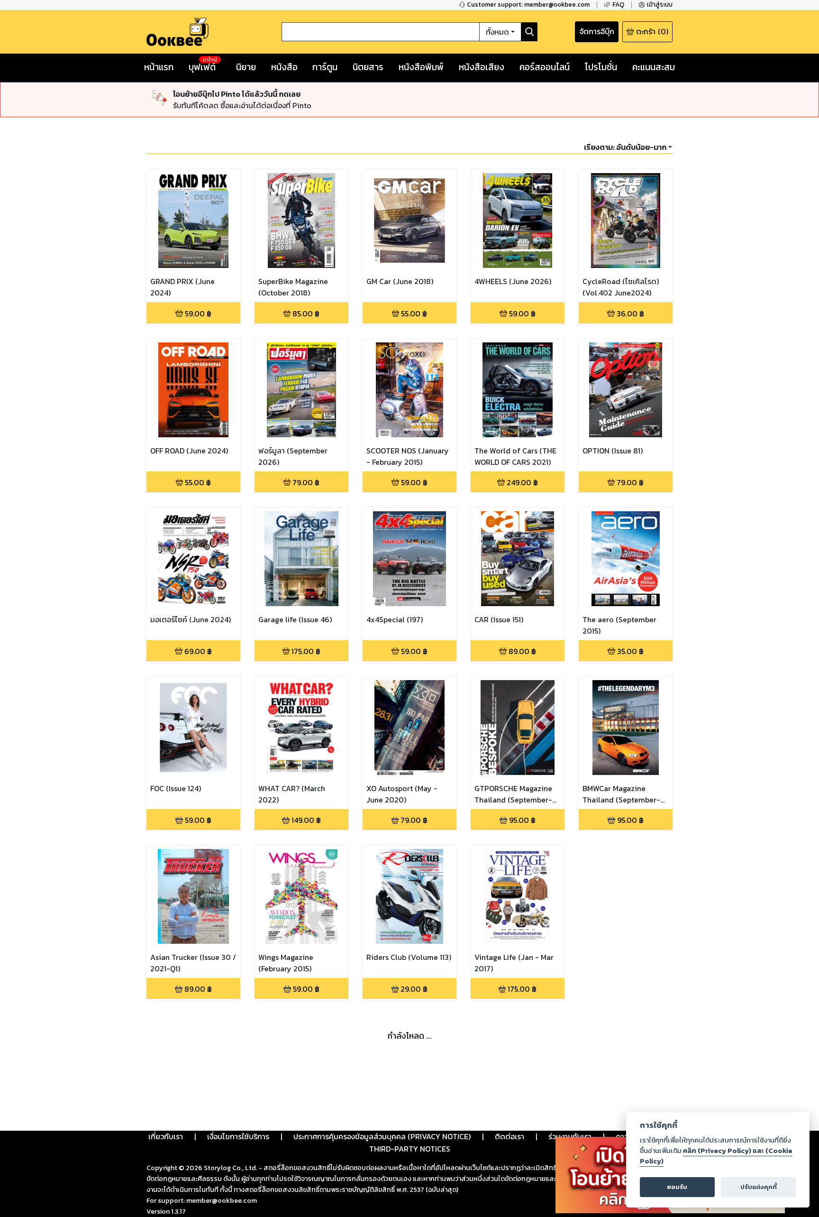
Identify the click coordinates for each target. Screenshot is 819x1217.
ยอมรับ (677, 1186)
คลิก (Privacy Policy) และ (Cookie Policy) (716, 1155)
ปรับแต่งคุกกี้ (758, 1186)
